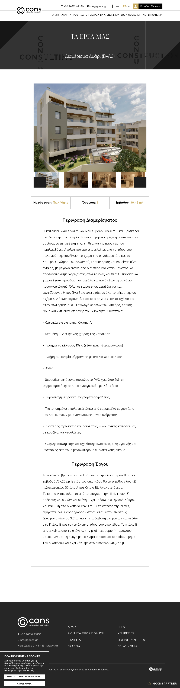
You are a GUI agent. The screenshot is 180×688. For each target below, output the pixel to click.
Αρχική (56, 14)
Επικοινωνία (155, 14)
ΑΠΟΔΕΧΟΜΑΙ (24, 683)
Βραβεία (74, 646)
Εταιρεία (94, 14)
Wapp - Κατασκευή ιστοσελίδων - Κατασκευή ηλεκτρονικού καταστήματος (155, 669)
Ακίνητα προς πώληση (75, 14)
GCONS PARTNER (137, 14)
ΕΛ (125, 6)
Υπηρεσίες (126, 633)
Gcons (29, 10)
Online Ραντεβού (117, 14)
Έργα (102, 14)
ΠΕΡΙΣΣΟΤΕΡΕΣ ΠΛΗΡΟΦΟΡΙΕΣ (24, 676)
